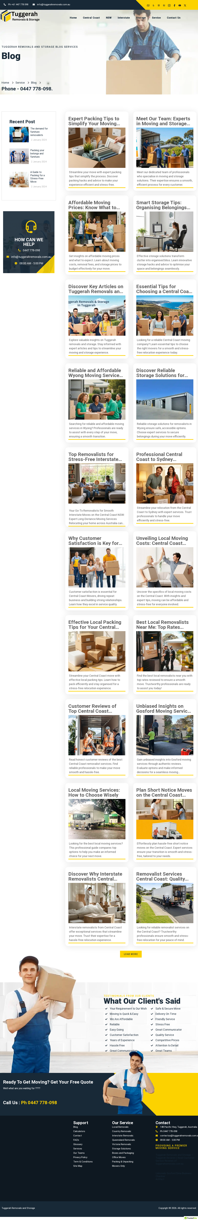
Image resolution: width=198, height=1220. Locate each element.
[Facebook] (173, 4)
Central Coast (91, 17)
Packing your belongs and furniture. (37, 153)
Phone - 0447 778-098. (27, 89)
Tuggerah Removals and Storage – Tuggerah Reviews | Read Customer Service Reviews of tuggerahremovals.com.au (175, 1159)
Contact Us (174, 17)
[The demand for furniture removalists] (19, 134)
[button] (131, 954)
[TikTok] (194, 4)
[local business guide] (147, 4)
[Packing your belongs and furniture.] (19, 156)
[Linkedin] (163, 4)
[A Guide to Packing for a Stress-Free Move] (19, 179)
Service (156, 17)
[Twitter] (184, 4)
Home (73, 17)
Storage (141, 17)
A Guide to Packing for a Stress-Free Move (37, 177)
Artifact (160, 1179)
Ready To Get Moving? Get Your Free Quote (48, 1082)
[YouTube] (178, 4)
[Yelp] (152, 4)
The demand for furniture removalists (39, 132)
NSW (109, 17)
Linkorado (161, 1173)
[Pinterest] (157, 4)
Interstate (124, 17)
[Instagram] (168, 4)
